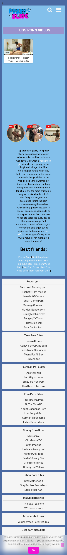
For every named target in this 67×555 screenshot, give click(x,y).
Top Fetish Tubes (33, 260)
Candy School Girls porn (33, 345)
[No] (62, 545)
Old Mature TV (33, 440)
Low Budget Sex (33, 413)
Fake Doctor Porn (33, 327)
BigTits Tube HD (34, 404)
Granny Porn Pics (33, 462)
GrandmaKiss (33, 445)
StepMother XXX (33, 481)
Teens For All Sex (33, 354)
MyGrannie (34, 436)
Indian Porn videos (33, 422)
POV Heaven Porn (34, 400)
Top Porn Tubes (31, 267)
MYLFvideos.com (33, 508)
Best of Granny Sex (33, 458)
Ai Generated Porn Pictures (33, 522)
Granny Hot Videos (33, 467)
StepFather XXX (33, 489)
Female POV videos (33, 296)
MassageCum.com (33, 305)
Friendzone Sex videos (33, 350)
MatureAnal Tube (33, 453)
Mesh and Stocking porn (33, 287)
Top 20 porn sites (33, 377)
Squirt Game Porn (34, 300)
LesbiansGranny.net (34, 449)
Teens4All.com (33, 341)
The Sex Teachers (33, 503)
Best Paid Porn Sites (39, 270)
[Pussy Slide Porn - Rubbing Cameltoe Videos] (19, 14)
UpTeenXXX (33, 359)
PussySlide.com (34, 323)
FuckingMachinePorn (33, 314)
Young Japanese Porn (33, 408)
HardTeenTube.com (33, 386)
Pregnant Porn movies (33, 291)
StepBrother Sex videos (33, 485)
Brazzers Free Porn (33, 381)
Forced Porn (24, 257)
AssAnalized (33, 372)
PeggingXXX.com (33, 318)
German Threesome (33, 417)
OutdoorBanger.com (33, 309)
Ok (33, 550)
